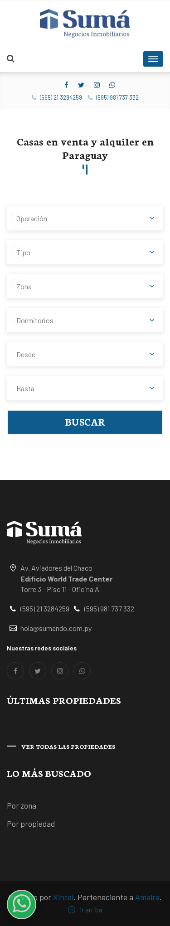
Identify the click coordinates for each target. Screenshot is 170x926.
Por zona (21, 805)
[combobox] (85, 218)
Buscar (85, 421)
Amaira (147, 897)
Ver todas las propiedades (68, 746)
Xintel (63, 897)
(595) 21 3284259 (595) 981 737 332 (89, 97)
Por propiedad (31, 823)
